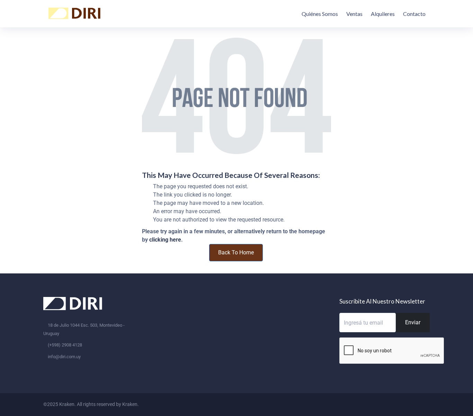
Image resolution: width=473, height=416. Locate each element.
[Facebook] (396, 404)
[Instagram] (408, 404)
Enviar (412, 322)
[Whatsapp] (421, 404)
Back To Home (236, 252)
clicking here (165, 239)
